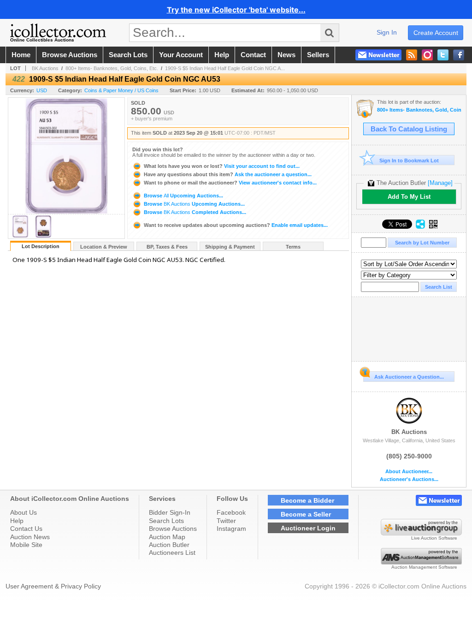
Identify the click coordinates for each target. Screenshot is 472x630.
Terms (293, 247)
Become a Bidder (307, 500)
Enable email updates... (236, 225)
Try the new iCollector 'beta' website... (236, 9)
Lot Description (40, 246)
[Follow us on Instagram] (427, 54)
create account (435, 32)
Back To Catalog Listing (409, 129)
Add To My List (409, 196)
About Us (23, 512)
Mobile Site (26, 544)
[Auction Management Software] (421, 562)
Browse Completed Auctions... (194, 212)
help (221, 55)
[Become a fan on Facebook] (458, 54)
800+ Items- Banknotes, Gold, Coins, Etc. (111, 68)
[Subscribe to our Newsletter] (378, 54)
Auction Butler (169, 544)
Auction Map (167, 537)
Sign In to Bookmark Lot (409, 160)
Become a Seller (306, 514)
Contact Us (26, 528)
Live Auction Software (434, 538)
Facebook (231, 512)
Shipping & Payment (230, 247)
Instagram (231, 528)
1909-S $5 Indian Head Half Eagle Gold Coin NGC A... (225, 68)
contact (253, 55)
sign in (387, 32)
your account (181, 55)
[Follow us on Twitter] (442, 54)
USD (41, 90)
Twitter (226, 520)
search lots (128, 55)
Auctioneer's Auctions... (409, 479)
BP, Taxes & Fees (167, 247)
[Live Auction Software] (421, 533)
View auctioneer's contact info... (230, 182)
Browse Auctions (173, 528)
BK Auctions (45, 68)
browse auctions (69, 55)
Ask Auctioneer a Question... (409, 377)
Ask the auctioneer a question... (228, 174)
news (286, 55)
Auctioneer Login (308, 528)
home (21, 55)
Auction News (30, 537)
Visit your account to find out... (222, 166)
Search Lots (166, 520)
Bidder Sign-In (169, 512)
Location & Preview (103, 247)
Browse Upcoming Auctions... (182, 195)
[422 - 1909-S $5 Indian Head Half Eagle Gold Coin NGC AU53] (20, 235)
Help (17, 520)
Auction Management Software (424, 567)
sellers (318, 55)
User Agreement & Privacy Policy (53, 586)
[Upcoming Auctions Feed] (411, 54)
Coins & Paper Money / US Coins (121, 90)
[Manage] (440, 182)
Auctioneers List (172, 552)
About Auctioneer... (408, 471)
